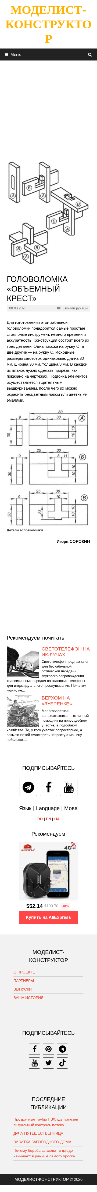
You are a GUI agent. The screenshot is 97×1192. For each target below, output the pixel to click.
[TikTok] (62, 1063)
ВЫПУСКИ (22, 989)
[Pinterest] (48, 1049)
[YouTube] (68, 787)
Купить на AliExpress (48, 917)
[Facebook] (48, 787)
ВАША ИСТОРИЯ (28, 998)
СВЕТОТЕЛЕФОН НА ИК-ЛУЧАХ (66, 651)
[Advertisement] (48, 108)
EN (48, 819)
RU (40, 819)
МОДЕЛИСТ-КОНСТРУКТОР (48, 24)
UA (57, 819)
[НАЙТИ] (90, 54)
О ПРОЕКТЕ (24, 972)
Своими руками (75, 308)
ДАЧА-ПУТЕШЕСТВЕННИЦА (38, 1133)
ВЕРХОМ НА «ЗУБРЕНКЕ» (57, 700)
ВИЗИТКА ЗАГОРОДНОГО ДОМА (42, 1142)
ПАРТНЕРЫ (23, 981)
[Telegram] (28, 787)
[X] (48, 1063)
